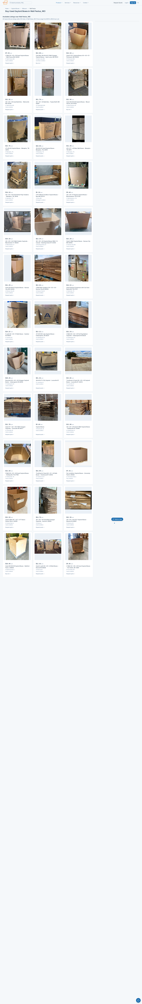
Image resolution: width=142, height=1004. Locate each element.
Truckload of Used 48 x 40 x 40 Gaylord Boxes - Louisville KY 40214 (78, 381)
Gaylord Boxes (15, 8)
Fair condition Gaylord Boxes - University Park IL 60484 (78, 474)
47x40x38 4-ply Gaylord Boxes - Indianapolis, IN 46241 (45, 334)
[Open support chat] (138, 1000)
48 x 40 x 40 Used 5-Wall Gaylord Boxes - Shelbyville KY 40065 (78, 427)
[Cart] (138, 2)
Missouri (24, 8)
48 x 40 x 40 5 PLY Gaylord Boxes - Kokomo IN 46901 (76, 520)
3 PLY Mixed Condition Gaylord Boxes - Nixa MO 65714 (47, 195)
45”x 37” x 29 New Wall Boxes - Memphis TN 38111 (78, 149)
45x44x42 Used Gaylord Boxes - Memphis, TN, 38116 (45, 149)
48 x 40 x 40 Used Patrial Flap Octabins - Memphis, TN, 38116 (17, 195)
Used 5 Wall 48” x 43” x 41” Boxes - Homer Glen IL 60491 (15, 520)
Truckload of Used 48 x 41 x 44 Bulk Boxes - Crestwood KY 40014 (46, 474)
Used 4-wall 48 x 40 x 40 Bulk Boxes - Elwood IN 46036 (47, 566)
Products (58, 2)
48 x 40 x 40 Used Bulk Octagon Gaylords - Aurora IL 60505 (45, 520)
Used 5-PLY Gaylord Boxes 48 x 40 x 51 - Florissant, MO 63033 (78, 56)
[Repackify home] (5, 3)
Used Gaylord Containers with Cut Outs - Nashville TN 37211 (78, 288)
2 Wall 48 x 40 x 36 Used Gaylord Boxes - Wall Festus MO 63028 (17, 56)
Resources (76, 2)
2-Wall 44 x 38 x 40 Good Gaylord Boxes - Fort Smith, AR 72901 (78, 566)
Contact (85, 2)
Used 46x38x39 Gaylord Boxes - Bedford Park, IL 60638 (17, 566)
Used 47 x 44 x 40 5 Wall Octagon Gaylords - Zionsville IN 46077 (15, 427)
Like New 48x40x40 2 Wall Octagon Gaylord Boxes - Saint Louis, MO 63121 (47, 56)
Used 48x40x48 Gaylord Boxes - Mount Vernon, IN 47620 (78, 102)
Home (7, 8)
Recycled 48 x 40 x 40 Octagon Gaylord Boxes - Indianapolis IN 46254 (17, 381)
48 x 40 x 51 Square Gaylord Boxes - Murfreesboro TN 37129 (77, 195)
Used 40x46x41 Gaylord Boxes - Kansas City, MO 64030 (17, 288)
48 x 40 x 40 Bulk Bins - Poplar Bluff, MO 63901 (48, 102)
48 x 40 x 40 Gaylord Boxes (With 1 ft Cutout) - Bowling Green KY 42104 (47, 241)
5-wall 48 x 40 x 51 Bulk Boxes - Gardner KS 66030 (17, 334)
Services (67, 2)
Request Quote (118, 2)
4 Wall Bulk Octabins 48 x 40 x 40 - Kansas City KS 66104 (46, 288)
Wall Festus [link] (33, 8)
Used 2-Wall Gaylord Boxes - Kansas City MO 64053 (78, 241)
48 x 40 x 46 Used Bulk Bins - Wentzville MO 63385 (17, 102)
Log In (126, 2)
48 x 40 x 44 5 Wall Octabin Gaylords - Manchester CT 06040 (16, 241)
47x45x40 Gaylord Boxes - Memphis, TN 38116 (17, 149)
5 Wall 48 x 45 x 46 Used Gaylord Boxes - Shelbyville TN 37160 (17, 474)
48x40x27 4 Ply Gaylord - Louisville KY (47, 380)
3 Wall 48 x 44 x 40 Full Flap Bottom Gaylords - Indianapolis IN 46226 (77, 334)
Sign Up (133, 2)
